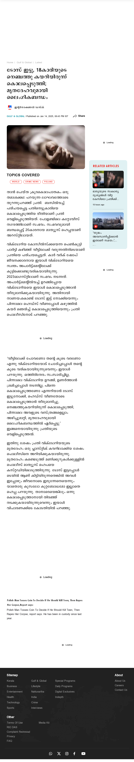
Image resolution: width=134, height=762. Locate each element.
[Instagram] (67, 754)
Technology (13, 702)
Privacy (11, 736)
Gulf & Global (24, 62)
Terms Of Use (15, 723)
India (34, 697)
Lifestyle (35, 686)
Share (81, 116)
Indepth (59, 697)
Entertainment (15, 692)
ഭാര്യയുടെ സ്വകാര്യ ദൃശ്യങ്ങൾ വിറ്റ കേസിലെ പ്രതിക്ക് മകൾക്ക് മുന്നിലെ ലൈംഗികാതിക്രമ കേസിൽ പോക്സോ (106, 195)
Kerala (10, 681)
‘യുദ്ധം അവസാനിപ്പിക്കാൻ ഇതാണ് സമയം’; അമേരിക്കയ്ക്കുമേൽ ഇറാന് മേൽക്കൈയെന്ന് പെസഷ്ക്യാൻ (106, 237)
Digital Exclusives (65, 692)
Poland (48, 182)
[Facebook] (75, 754)
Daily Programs (63, 686)
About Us (120, 681)
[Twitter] (59, 754)
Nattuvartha (37, 692)
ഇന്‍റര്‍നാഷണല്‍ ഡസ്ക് (29, 107)
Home (10, 62)
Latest (38, 62)
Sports (10, 708)
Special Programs (65, 681)
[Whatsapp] (51, 754)
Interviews (36, 708)
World (16, 182)
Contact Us (121, 690)
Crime (34, 702)
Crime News (32, 182)
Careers (119, 685)
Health (10, 697)
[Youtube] (83, 754)
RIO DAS (12, 727)
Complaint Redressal (18, 732)
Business (12, 686)
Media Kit (44, 723)
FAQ (9, 741)
